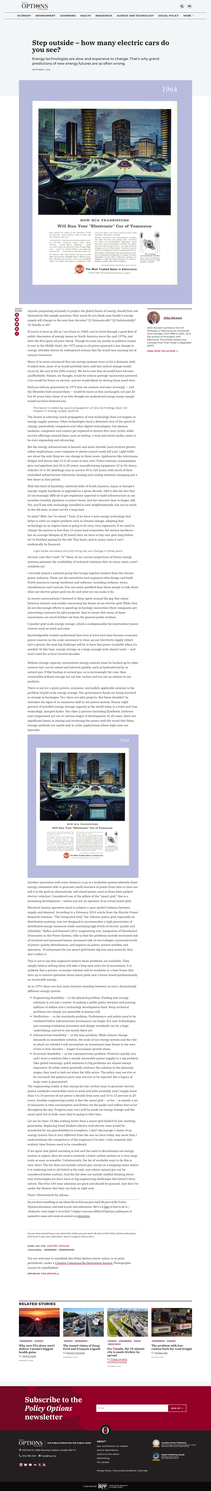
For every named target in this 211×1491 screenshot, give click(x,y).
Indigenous (103, 15)
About (101, 1441)
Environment (45, 15)
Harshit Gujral (29, 1356)
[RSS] (44, 1465)
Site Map (143, 1470)
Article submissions (107, 1450)
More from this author (161, 351)
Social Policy (168, 15)
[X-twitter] (17, 334)
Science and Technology (135, 15)
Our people (103, 1462)
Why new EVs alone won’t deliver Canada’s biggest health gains (37, 1349)
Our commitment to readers (112, 1446)
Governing (68, 15)
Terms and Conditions (124, 1470)
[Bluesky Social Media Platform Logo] (26, 1465)
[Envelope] (17, 324)
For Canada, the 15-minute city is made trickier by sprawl (126, 1352)
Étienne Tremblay (75, 1353)
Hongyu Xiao (161, 1353)
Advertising (103, 1458)
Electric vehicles (58, 1246)
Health (85, 15)
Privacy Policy (104, 1470)
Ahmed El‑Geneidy (117, 1361)
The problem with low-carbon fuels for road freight (171, 1347)
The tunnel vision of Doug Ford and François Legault (81, 1347)
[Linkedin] (17, 315)
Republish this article (42, 1273)
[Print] (17, 329)
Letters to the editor (108, 1454)
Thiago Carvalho (118, 1359)
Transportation (66, 1250)
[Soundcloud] (35, 1465)
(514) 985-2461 (29, 1456)
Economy (24, 15)
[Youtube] (30, 1465)
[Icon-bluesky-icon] (17, 319)
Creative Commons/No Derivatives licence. (84, 1263)
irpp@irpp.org (49, 1456)
